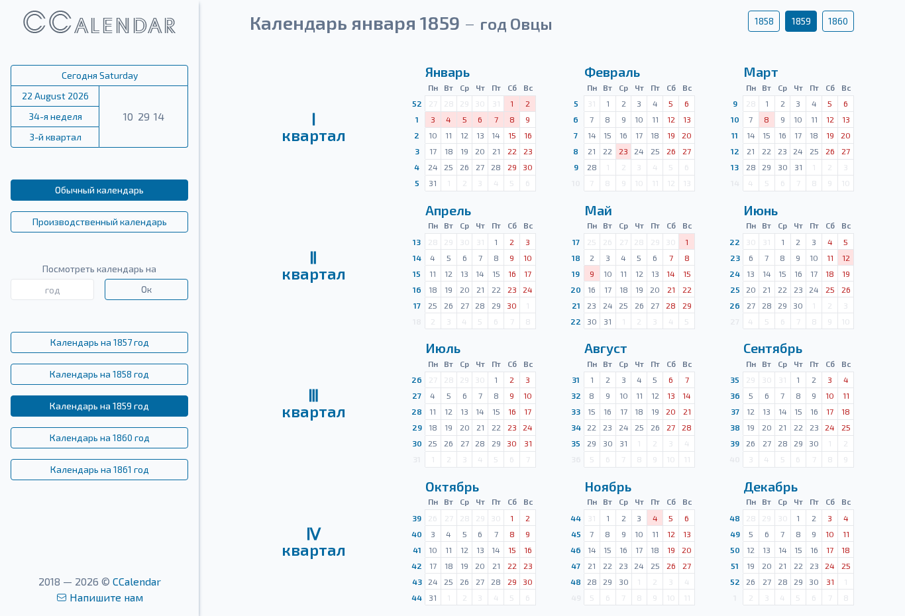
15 (417, 273)
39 (734, 443)
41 (417, 549)
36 (735, 395)
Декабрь (770, 486)
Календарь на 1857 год (99, 342)
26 (734, 305)
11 (734, 135)
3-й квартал (55, 136)
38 (735, 427)
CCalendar (137, 581)
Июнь (760, 210)
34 (576, 427)
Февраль (612, 71)
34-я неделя (55, 116)
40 (416, 534)
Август (605, 348)
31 (576, 379)
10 (735, 119)
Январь (447, 71)
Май (598, 210)
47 (575, 565)
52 (417, 103)
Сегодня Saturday (100, 75)
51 (735, 565)
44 (416, 597)
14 (417, 257)
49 (735, 534)
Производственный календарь (99, 221)
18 (576, 257)
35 (575, 443)
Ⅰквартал (314, 126)
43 (417, 581)
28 (416, 411)
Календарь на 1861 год (99, 469)
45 (576, 534)
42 (416, 565)
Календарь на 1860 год (100, 437)
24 (734, 273)
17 (417, 305)
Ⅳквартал (314, 541)
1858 (764, 20)
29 (417, 427)
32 (576, 395)
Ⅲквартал (314, 403)
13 (735, 167)
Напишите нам (106, 597)
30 (417, 443)
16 (417, 289)
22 (575, 321)
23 (735, 257)
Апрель (448, 210)
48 (575, 581)
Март (760, 71)
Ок (146, 289)
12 (735, 151)
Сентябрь (772, 348)
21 (576, 305)
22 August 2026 (55, 95)
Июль (442, 348)
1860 (838, 20)
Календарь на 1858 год (99, 374)
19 (576, 273)
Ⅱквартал (314, 265)
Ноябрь (607, 486)
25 (735, 289)
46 (575, 549)
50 (735, 549)
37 (735, 411)
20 (575, 289)
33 (575, 411)
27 (416, 395)
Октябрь (452, 486)
